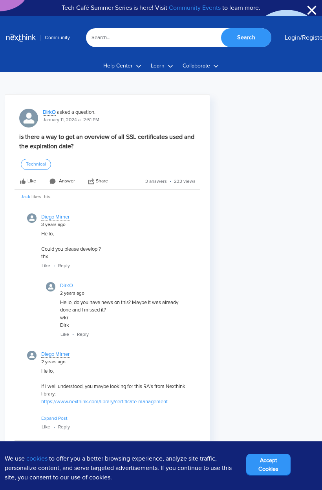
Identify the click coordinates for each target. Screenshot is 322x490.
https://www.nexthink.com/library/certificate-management (104, 402)
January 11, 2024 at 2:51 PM (71, 120)
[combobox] (179, 37)
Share (102, 181)
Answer (67, 181)
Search (246, 37)
